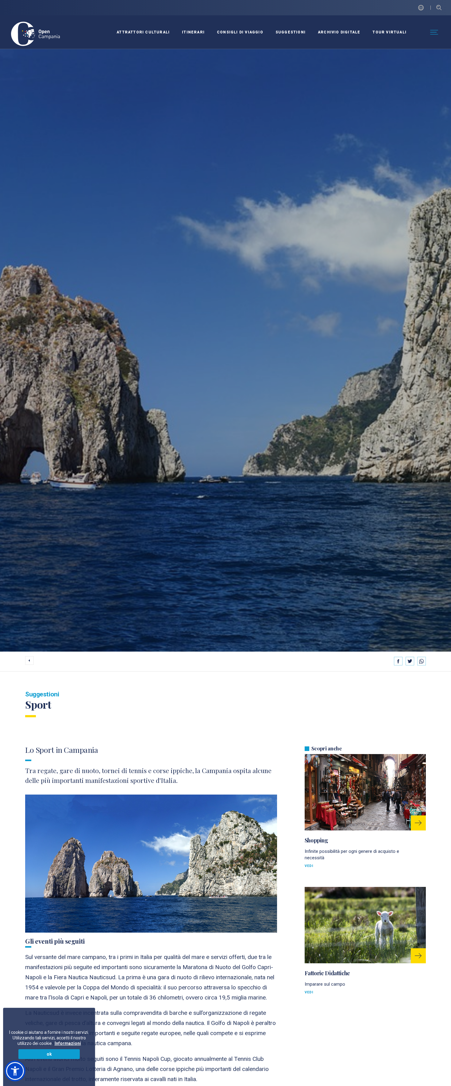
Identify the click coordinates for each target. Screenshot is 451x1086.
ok (49, 1054)
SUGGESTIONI (291, 32)
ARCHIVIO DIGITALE (339, 32)
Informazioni (68, 1043)
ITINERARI (193, 32)
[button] (15, 1071)
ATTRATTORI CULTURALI (143, 32)
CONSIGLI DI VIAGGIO (240, 32)
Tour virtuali (389, 32)
